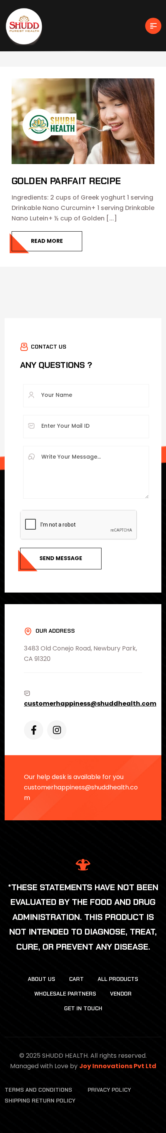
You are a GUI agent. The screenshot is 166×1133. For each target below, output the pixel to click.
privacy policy (109, 1089)
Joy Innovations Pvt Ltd (117, 1066)
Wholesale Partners (65, 993)
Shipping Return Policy (40, 1100)
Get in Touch (83, 1008)
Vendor (121, 993)
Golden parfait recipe (66, 181)
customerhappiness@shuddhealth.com (90, 703)
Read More (47, 241)
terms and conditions (38, 1089)
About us (41, 978)
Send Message (60, 558)
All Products (118, 978)
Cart (76, 978)
